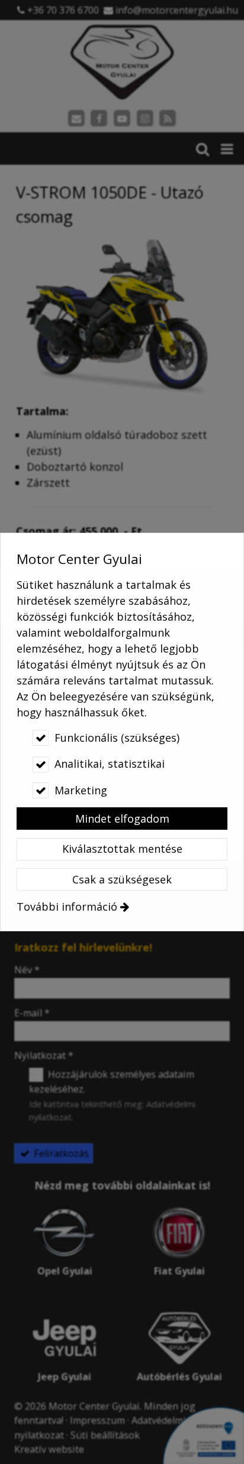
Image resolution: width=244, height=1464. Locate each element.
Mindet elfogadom (122, 818)
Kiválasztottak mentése (122, 849)
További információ (67, 906)
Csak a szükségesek (122, 879)
